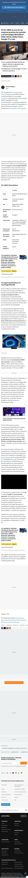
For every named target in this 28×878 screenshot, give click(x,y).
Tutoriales (4, 791)
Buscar (26, 810)
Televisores (9, 625)
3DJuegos (16, 823)
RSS (19, 773)
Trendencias (4, 851)
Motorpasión (17, 841)
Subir (22, 816)
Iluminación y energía (19, 789)
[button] (10, 86)
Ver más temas (5, 804)
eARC (15, 459)
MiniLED (4, 98)
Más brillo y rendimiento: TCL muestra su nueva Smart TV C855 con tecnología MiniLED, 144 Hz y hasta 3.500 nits (15, 748)
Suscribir (23, 763)
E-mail (21, 76)
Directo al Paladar (6, 841)
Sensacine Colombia (19, 866)
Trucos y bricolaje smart (20, 791)
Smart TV (4, 797)
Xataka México (5, 862)
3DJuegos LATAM (18, 862)
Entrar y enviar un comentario (15, 682)
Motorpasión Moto (18, 843)
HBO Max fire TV (15, 752)
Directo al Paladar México (7, 868)
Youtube (13, 773)
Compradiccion (5, 855)
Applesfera (4, 827)
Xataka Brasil (4, 864)
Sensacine (16, 832)
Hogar (3, 789)
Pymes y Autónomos (19, 853)
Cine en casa (5, 800)
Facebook (13, 76)
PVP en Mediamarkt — (9, 271)
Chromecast (5, 23)
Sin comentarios (7, 76)
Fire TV (12, 23)
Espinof (16, 834)
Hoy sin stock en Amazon (7, 274)
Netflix (22, 23)
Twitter (16, 76)
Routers (16, 797)
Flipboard (18, 76)
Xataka (3, 823)
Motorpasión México (19, 868)
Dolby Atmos (5, 457)
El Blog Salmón (17, 851)
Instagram (16, 773)
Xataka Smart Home (6, 829)
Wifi (15, 800)
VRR (15, 429)
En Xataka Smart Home (7, 417)
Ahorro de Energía (6, 794)
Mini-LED (17, 625)
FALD (19, 98)
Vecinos (17, 23)
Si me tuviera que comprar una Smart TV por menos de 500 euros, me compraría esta (13, 620)
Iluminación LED (18, 794)
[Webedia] (5, 817)
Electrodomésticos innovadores (18, 785)
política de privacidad (20, 766)
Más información (22, 876)
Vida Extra (16, 825)
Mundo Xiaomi (5, 831)
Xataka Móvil (4, 825)
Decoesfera (4, 853)
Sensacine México (18, 864)
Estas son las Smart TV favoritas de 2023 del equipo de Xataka (14, 419)
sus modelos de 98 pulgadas (17, 108)
